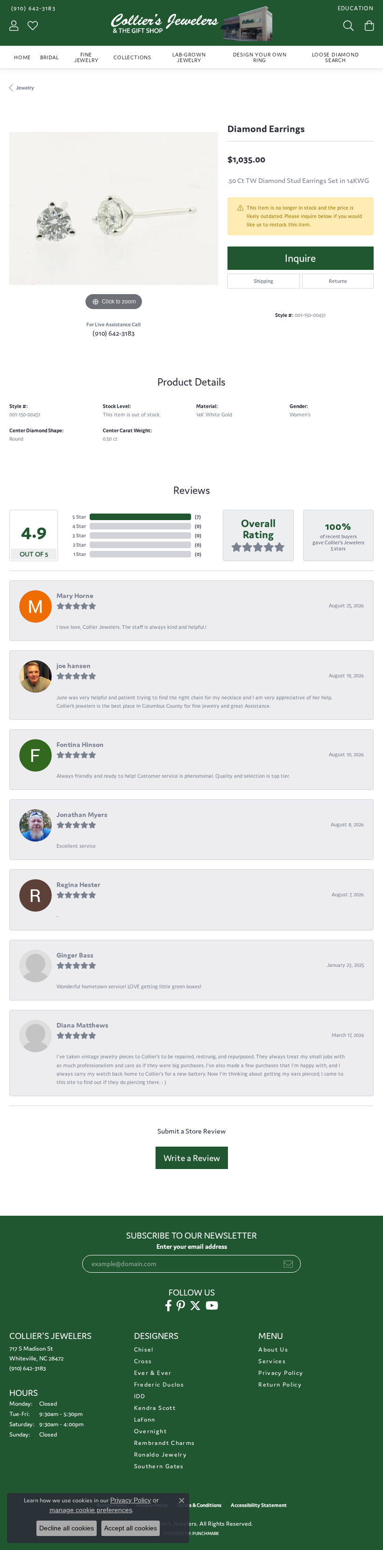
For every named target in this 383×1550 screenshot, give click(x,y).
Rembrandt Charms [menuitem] (164, 1443)
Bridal (49, 57)
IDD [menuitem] (140, 1396)
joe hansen (74, 665)
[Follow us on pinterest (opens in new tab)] (181, 1305)
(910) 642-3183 (113, 333)
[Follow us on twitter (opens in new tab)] (195, 1305)
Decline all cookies (66, 1528)
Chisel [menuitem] (144, 1349)
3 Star (79, 535)
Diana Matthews (82, 1025)
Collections (132, 57)
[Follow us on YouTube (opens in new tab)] (212, 1305)
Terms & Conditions (199, 1505)
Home (22, 57)
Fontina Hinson (80, 744)
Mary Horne (75, 595)
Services (272, 1361)
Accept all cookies (130, 1528)
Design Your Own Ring (260, 57)
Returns (338, 281)
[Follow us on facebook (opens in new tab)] (168, 1305)
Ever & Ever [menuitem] (153, 1373)
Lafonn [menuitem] (145, 1419)
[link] (32, 8)
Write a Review (191, 1157)
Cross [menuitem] (143, 1361)
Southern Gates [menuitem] (159, 1466)
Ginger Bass (75, 955)
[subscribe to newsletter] (288, 1263)
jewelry (25, 88)
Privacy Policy (280, 1373)
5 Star (79, 517)
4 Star (79, 526)
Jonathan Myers (82, 814)
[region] (113, 208)
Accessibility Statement (259, 1505)
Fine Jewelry (86, 57)
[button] (355, 8)
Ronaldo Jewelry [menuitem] (160, 1454)
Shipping (263, 281)
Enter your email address (191, 1246)
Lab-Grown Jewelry (189, 57)
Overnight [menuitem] (150, 1431)
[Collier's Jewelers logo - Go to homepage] (192, 26)
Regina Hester (78, 884)
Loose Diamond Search (335, 57)
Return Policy (280, 1384)
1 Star (79, 554)
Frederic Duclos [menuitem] (159, 1384)
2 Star (79, 545)
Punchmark (205, 1533)
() (198, 517)
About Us (273, 1349)
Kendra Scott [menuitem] (155, 1408)
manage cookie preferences (91, 1510)
